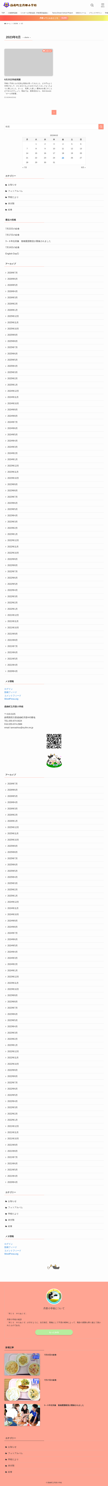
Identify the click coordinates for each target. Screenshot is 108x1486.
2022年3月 (13, 596)
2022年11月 (13, 547)
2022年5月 (13, 584)
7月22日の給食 (12, 229)
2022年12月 (13, 540)
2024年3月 (13, 447)
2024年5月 (13, 434)
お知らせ (12, 185)
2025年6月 (13, 354)
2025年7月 (13, 347)
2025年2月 (13, 378)
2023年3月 (13, 522)
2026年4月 (13, 291)
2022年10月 (13, 553)
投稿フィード (10, 692)
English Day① (12, 254)
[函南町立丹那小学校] (19, 5)
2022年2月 (13, 602)
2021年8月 (13, 640)
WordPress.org (11, 699)
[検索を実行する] (101, 126)
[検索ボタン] (92, 5)
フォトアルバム (15, 191)
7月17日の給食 (12, 235)
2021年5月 (13, 659)
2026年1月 (13, 310)
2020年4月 (13, 671)
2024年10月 (13, 403)
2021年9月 (13, 634)
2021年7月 (13, 646)
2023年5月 (13, 509)
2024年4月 (13, 441)
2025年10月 (13, 329)
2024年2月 (13, 453)
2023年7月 (13, 497)
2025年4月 (13, 366)
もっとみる (54, 1332)
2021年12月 (13, 615)
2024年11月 (13, 397)
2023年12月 (13, 466)
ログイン (8, 689)
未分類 (11, 203)
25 (63, 158)
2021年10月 (13, 627)
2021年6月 (13, 652)
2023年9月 (13, 484)
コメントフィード (12, 696)
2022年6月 (13, 578)
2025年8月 (13, 341)
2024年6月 (13, 428)
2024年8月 (13, 416)
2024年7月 (13, 422)
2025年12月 (13, 316)
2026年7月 (13, 273)
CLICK (64, 18)
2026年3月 (13, 297)
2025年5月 (13, 360)
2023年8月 (13, 490)
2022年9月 (13, 559)
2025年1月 (13, 385)
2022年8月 (13, 565)
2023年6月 (13, 503)
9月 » (83, 167)
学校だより (13, 197)
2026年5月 (13, 285)
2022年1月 (13, 609)
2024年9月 (13, 409)
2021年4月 (13, 665)
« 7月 (24, 167)
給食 (10, 210)
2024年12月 (13, 391)
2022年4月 (13, 590)
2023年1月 (13, 534)
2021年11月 (13, 621)
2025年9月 (13, 335)
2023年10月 (13, 478)
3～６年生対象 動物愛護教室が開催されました (28, 241)
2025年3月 (13, 372)
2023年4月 (13, 515)
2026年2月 (13, 304)
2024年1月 (13, 459)
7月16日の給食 (12, 247)
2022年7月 (13, 571)
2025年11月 (13, 322)
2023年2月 (13, 528)
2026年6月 (13, 279)
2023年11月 (13, 472)
